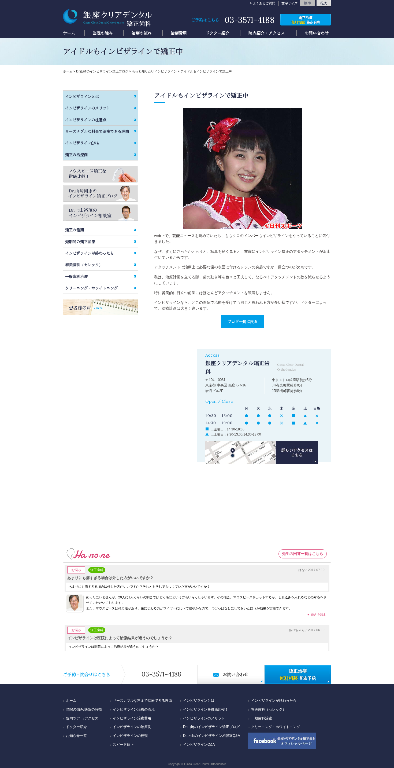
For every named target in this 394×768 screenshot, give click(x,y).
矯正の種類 (74, 229)
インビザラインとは (82, 96)
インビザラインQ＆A (82, 142)
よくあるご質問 (264, 3)
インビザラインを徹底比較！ (205, 709)
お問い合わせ (317, 33)
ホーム (69, 33)
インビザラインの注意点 (85, 119)
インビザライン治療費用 (132, 718)
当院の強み (103, 33)
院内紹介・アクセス (266, 33)
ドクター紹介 (217, 33)
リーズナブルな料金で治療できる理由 (97, 131)
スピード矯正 (123, 745)
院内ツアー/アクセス (82, 718)
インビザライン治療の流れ (134, 709)
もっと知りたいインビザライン (154, 71)
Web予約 (305, 20)
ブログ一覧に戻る (243, 321)
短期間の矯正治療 (80, 241)
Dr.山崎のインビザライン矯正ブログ (102, 71)
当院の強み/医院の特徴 (84, 709)
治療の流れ (142, 33)
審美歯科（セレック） (84, 264)
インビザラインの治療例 (132, 727)
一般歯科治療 (76, 276)
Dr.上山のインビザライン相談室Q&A (211, 736)
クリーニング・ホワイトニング (91, 288)
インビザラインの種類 (130, 736)
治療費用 (179, 33)
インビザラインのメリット (87, 107)
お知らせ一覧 (76, 736)
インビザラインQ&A (199, 745)
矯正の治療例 (76, 154)
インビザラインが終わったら (89, 253)
